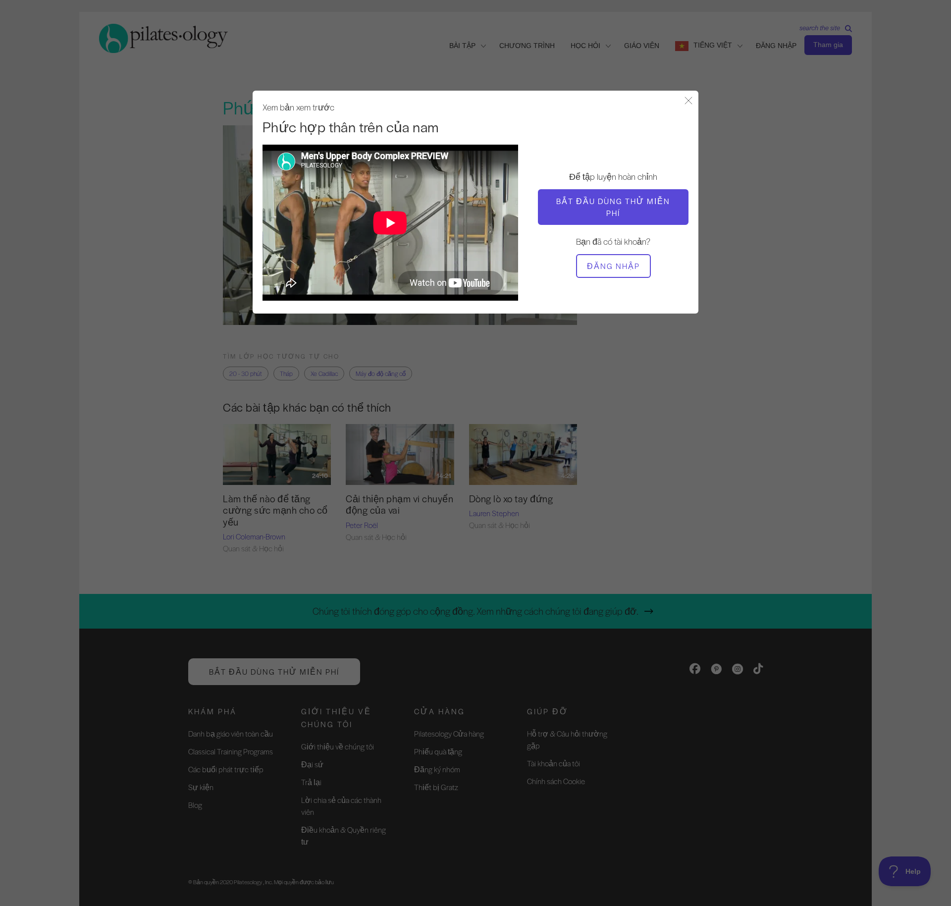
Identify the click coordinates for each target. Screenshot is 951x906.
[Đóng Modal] (688, 101)
